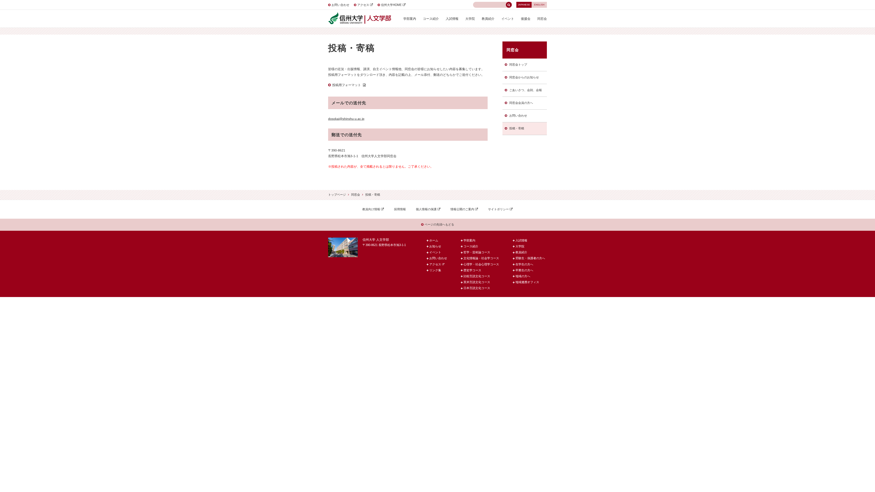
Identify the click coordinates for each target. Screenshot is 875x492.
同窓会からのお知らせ (524, 77)
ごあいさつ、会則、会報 (525, 90)
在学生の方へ (524, 264)
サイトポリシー (498, 209)
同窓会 (542, 18)
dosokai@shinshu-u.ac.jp (346, 118)
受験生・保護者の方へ (530, 258)
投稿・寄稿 (516, 128)
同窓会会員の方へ (521, 103)
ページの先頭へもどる (439, 224)
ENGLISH (539, 4)
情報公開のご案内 (462, 209)
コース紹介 (431, 18)
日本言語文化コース (476, 288)
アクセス (363, 5)
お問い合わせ (340, 5)
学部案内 (409, 18)
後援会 (525, 18)
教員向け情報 (371, 209)
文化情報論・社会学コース (481, 258)
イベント (507, 18)
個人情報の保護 (426, 209)
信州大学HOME (391, 5)
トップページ (337, 194)
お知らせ (435, 246)
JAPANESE (524, 4)
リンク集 (435, 270)
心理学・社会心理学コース (481, 264)
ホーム (433, 240)
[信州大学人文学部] (359, 13)
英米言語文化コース (476, 282)
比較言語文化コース (476, 276)
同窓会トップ (518, 64)
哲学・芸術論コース (476, 252)
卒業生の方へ (524, 270)
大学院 (470, 18)
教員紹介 (488, 18)
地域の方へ (522, 276)
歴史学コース (472, 270)
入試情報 (452, 18)
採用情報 (400, 209)
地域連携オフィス (527, 282)
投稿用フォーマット (346, 85)
